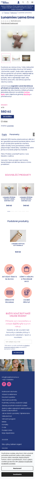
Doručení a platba (8, 397)
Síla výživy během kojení (12, 444)
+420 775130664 (7, 380)
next (34, 188)
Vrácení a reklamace (9, 394)
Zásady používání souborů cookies (14, 405)
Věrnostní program (9, 419)
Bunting (27, 94)
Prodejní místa (7, 430)
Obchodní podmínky (9, 400)
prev (1, 188)
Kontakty (5, 424)
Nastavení (17, 468)
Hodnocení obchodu (9, 391)
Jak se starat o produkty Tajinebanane (16, 413)
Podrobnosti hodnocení (9, 23)
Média (4, 422)
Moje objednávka (8, 433)
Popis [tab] (4, 134)
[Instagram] (9, 384)
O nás (4, 427)
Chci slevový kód (18, 352)
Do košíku (7, 117)
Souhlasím (17, 474)
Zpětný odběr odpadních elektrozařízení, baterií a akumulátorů (16, 409)
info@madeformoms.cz (10, 377)
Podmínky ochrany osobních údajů (14, 403)
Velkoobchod (7, 416)
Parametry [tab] (14, 134)
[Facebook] (4, 384)
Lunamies (10, 126)
